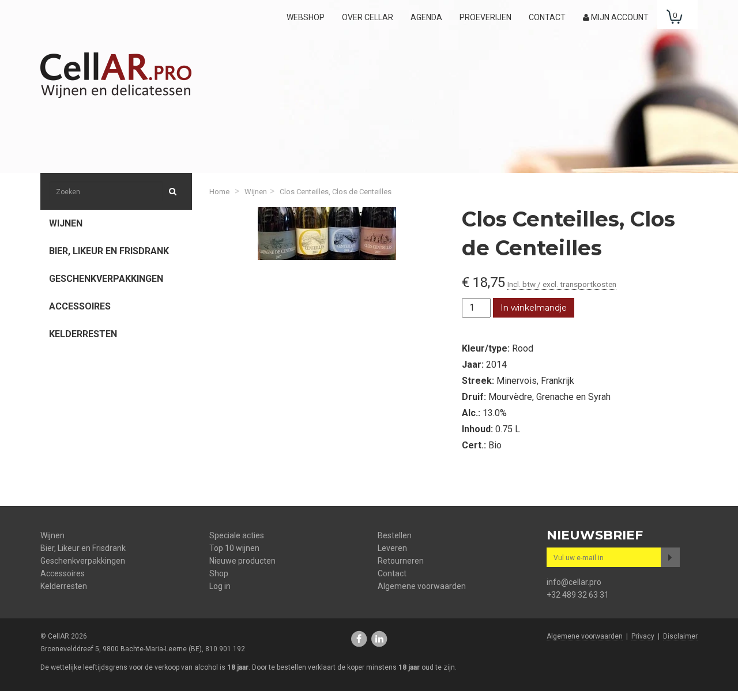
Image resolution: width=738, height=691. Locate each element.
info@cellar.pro (574, 582)
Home (219, 191)
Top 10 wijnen (234, 548)
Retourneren (401, 560)
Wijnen (65, 223)
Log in (220, 586)
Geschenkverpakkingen (106, 278)
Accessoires (80, 306)
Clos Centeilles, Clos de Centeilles (335, 191)
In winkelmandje (533, 308)
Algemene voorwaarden (422, 586)
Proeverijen (485, 17)
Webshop (306, 17)
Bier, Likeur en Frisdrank (109, 251)
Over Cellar (367, 17)
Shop (218, 573)
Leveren (392, 548)
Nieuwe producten (242, 560)
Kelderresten (83, 333)
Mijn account (619, 17)
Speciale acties (236, 535)
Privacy (642, 636)
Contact (547, 17)
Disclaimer (680, 636)
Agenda (426, 17)
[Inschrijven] (670, 557)
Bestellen (395, 535)
